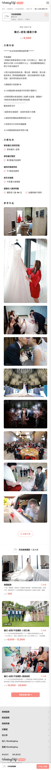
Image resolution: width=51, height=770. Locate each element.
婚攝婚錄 (10, 9)
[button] (25, 711)
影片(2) (20, 19)
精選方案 (29, 9)
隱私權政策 (16, 754)
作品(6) (13, 19)
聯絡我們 (5, 754)
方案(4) (27, 19)
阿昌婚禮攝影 (19, 9)
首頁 (3, 9)
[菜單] (47, 3)
